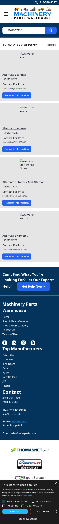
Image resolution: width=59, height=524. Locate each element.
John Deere (8, 364)
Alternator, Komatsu (15, 235)
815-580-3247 (48, 2)
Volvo (5, 372)
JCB (4, 381)
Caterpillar (8, 355)
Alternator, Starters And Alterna (22, 182)
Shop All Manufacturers (15, 321)
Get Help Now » (33, 286)
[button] (29, 519)
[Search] (51, 30)
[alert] (29, 502)
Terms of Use (10, 334)
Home (5, 316)
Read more (27, 495)
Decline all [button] (43, 511)
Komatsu (7, 359)
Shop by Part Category (15, 325)
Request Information (17, 95)
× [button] (55, 483)
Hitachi (6, 385)
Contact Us (8, 330)
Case (5, 368)
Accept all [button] (15, 511)
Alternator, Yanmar (14, 74)
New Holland (9, 377)
